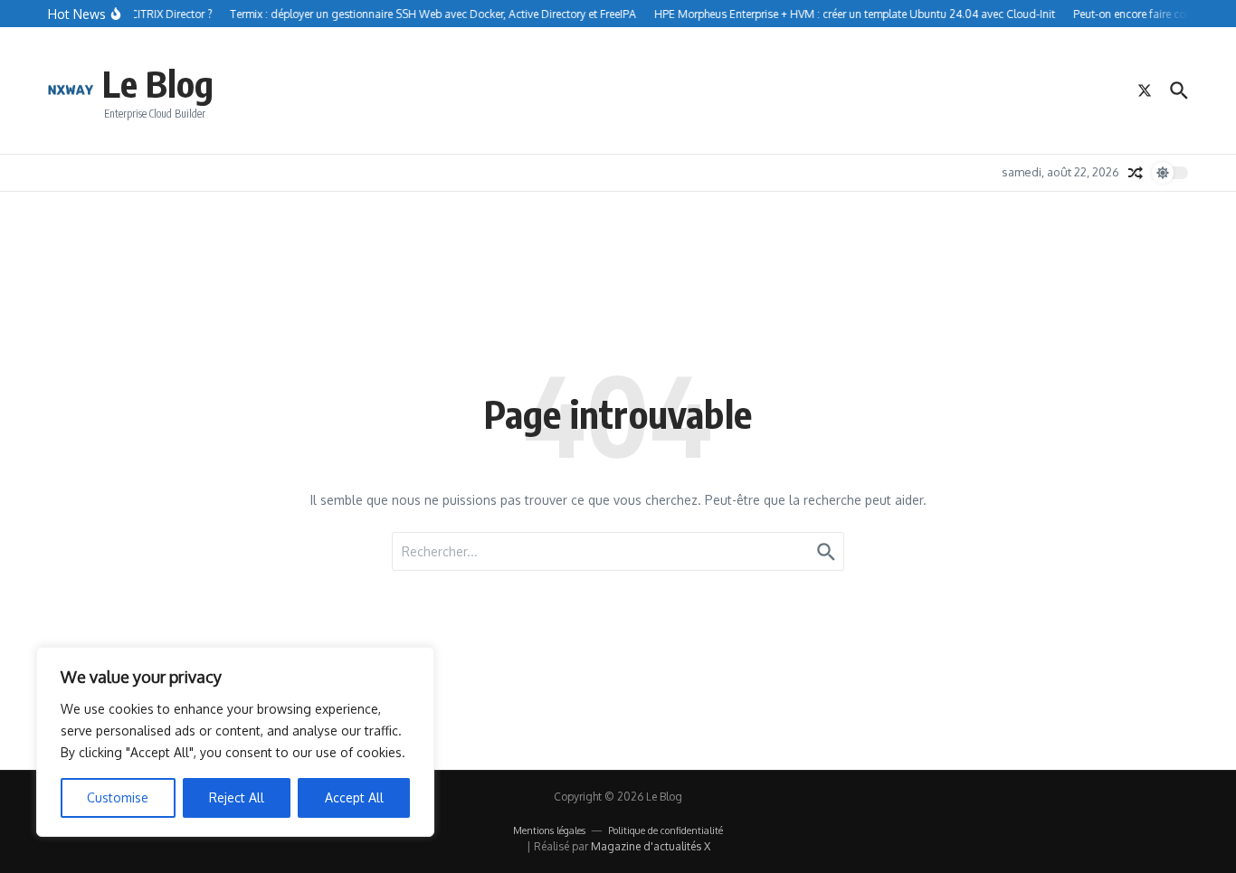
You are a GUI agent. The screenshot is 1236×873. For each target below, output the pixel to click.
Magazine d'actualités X (650, 846)
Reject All (236, 797)
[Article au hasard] (1135, 173)
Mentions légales (549, 830)
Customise (117, 797)
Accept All (354, 797)
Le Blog (158, 83)
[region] (235, 742)
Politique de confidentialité (665, 830)
